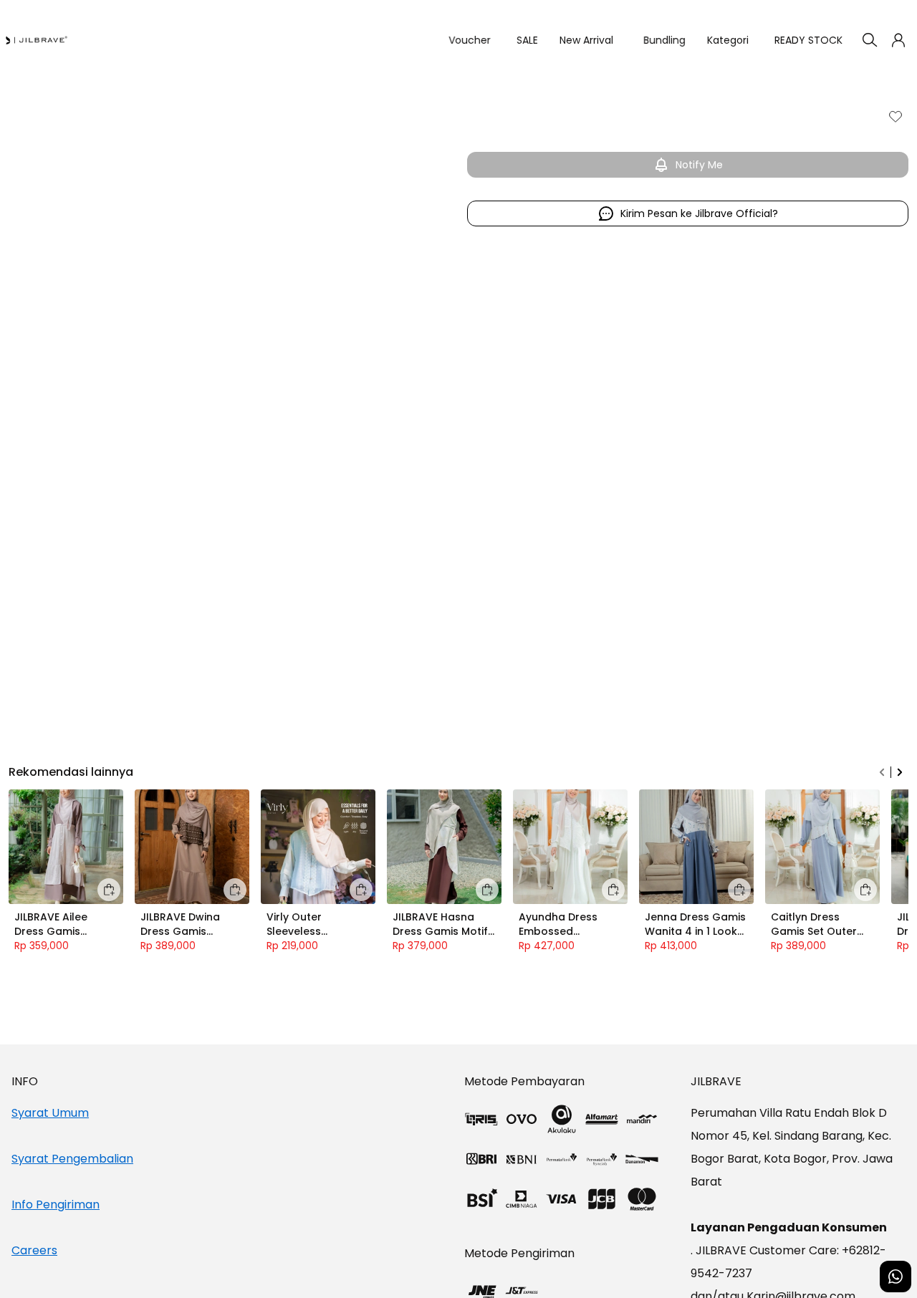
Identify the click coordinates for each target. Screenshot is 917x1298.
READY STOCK (808, 40)
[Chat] (895, 1276)
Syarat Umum (50, 1113)
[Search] (870, 40)
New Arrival (586, 40)
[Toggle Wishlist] (895, 116)
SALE (522, 40)
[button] (898, 40)
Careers (34, 1250)
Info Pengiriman (55, 1204)
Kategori (728, 40)
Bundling (659, 40)
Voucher (464, 40)
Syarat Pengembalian (72, 1158)
